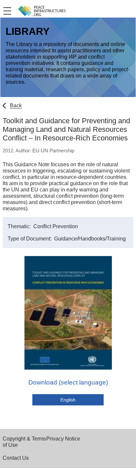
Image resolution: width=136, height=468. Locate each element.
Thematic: (20, 226)
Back (16, 105)
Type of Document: (30, 238)
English (68, 399)
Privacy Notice (63, 439)
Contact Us (16, 458)
